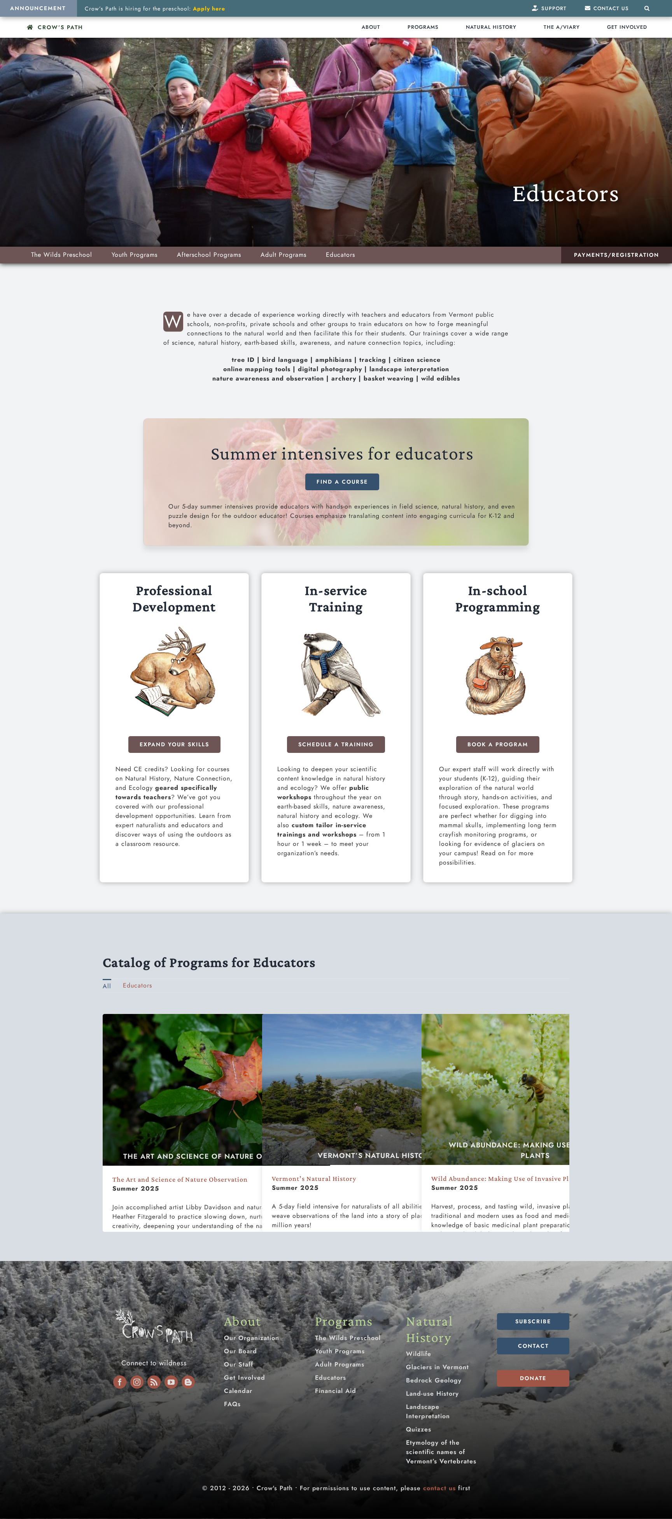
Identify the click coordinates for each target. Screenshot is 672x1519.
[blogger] (188, 1382)
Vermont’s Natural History (376, 1156)
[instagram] (137, 1382)
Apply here (209, 8)
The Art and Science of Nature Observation (216, 1156)
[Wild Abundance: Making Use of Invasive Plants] (535, 1089)
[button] (647, 8)
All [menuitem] (107, 986)
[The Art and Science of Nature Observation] (216, 1090)
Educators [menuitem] (137, 985)
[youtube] (171, 1382)
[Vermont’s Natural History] (376, 1089)
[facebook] (119, 1382)
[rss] (154, 1382)
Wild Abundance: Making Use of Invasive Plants (535, 1150)
